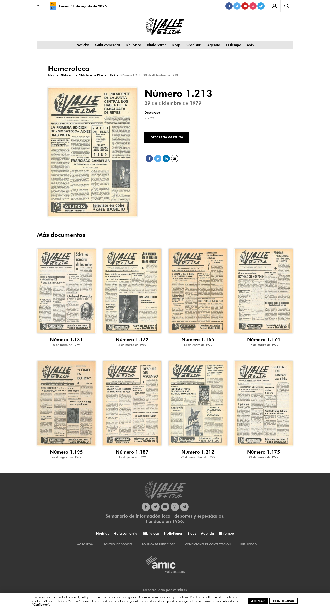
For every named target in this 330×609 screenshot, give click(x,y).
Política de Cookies (118, 544)
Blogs (176, 45)
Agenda (213, 45)
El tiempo (233, 45)
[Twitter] (237, 6)
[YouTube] (245, 6)
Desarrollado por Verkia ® (165, 590)
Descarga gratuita (167, 137)
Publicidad (248, 544)
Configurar (283, 601)
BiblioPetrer (156, 45)
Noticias (82, 45)
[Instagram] (253, 6)
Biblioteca (133, 45)
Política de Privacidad (158, 544)
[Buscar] (286, 6)
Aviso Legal (85, 544)
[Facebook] (229, 6)
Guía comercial (107, 45)
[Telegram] (261, 6)
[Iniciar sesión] (274, 6)
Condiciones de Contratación (208, 544)
